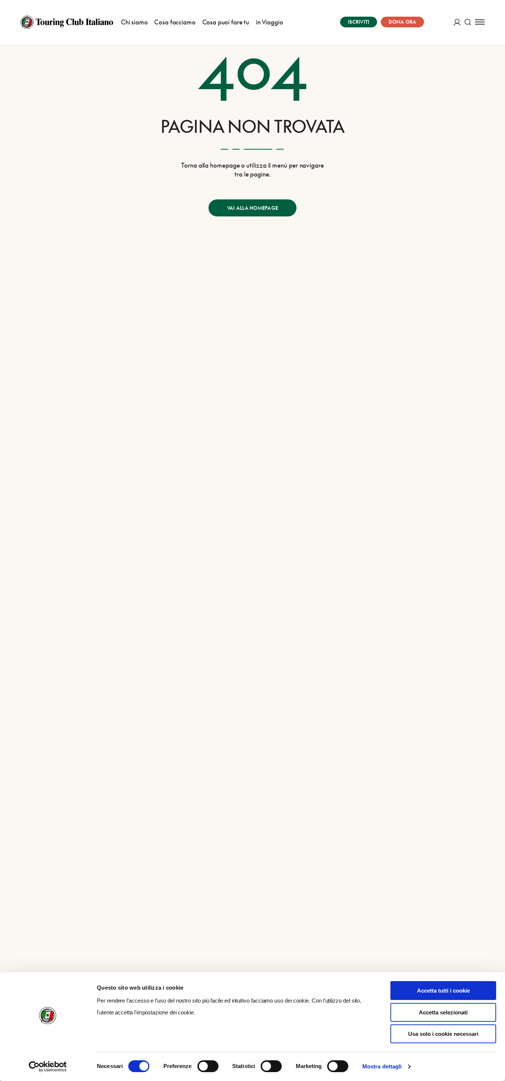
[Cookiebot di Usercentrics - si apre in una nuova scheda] (48, 1066)
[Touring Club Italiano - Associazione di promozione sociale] (66, 22)
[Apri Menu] (480, 22)
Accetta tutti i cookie (443, 990)
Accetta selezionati (443, 1012)
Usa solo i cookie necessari (443, 1034)
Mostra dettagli (382, 1066)
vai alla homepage (252, 208)
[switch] (207, 1066)
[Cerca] (467, 22)
